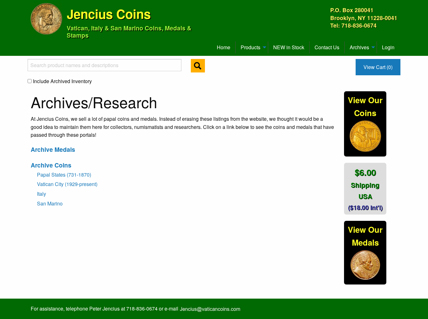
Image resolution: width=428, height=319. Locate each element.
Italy (41, 193)
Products (250, 47)
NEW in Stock (288, 47)
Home (223, 47)
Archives (359, 47)
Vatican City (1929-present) (67, 184)
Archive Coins (51, 165)
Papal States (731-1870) (64, 174)
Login (388, 47)
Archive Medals (53, 149)
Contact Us (327, 47)
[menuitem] (34, 44)
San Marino (50, 203)
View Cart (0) (378, 67)
